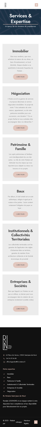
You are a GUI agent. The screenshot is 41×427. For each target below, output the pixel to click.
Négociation (11, 391)
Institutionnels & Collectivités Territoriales (20, 384)
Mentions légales (27, 422)
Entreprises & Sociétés (14, 388)
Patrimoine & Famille (14, 381)
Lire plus (20, 77)
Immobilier (10, 374)
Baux (8, 377)
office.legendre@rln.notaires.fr (15, 362)
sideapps (19, 422)
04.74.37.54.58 (11, 358)
